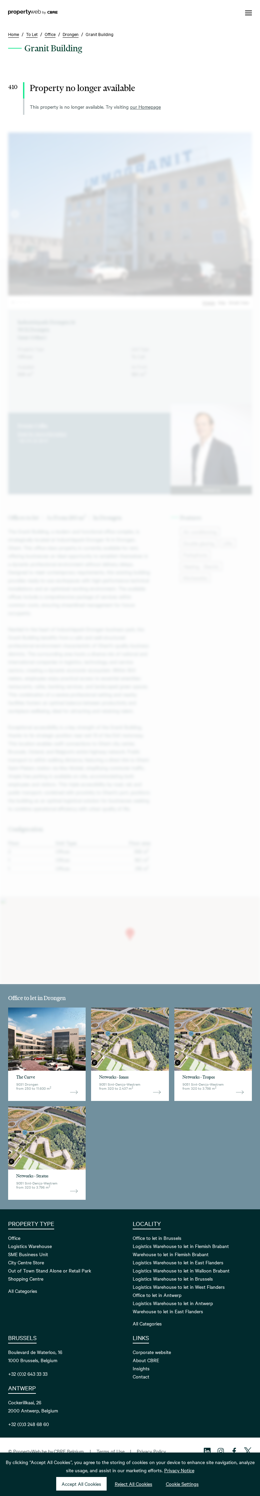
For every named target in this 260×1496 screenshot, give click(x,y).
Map (222, 302)
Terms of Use (110, 1451)
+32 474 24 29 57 (33, 440)
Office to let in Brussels (157, 1237)
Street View (239, 302)
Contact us (211, 490)
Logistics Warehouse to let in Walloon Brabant (181, 1270)
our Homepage (145, 106)
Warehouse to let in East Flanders (168, 1311)
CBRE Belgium (69, 1451)
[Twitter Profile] (248, 1451)
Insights (141, 1368)
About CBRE (146, 1360)
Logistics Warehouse (30, 1246)
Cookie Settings (182, 1483)
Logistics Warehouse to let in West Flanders (179, 1286)
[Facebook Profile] (234, 1451)
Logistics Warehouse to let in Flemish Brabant (181, 1246)
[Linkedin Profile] (207, 1451)
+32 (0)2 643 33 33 (27, 1373)
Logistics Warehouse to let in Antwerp (173, 1303)
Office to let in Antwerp (157, 1295)
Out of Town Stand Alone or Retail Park (49, 1270)
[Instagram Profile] (221, 1451)
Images (208, 302)
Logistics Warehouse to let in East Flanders (178, 1262)
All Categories (22, 1290)
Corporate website (152, 1352)
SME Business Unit (28, 1254)
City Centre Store (26, 1262)
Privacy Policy (151, 1451)
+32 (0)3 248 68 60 (28, 1424)
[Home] (33, 13)
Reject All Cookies (133, 1483)
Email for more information (42, 433)
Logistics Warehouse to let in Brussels (173, 1278)
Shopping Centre (25, 1278)
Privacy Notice (179, 1470)
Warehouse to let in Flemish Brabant (171, 1254)
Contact (141, 1376)
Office (14, 1237)
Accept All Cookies (81, 1483)
